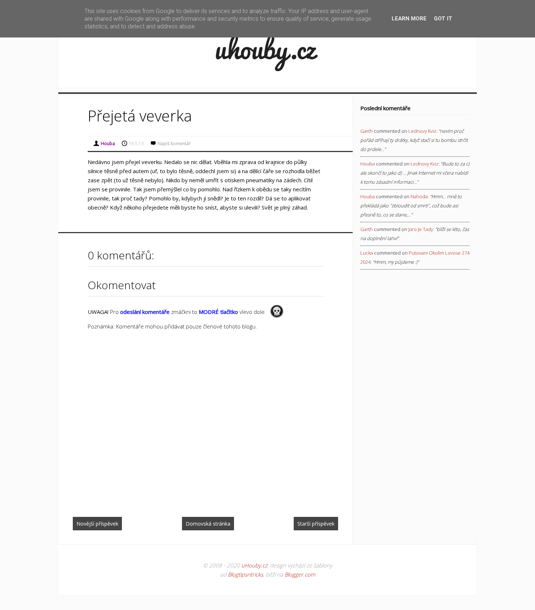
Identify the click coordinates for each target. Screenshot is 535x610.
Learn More (409, 18)
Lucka (366, 253)
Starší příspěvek (315, 523)
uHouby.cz (254, 565)
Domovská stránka (208, 523)
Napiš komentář (174, 143)
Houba (367, 163)
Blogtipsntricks (245, 574)
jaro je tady (420, 229)
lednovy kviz (422, 131)
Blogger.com (300, 574)
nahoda (419, 196)
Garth (366, 131)
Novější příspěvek (97, 523)
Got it (443, 18)
